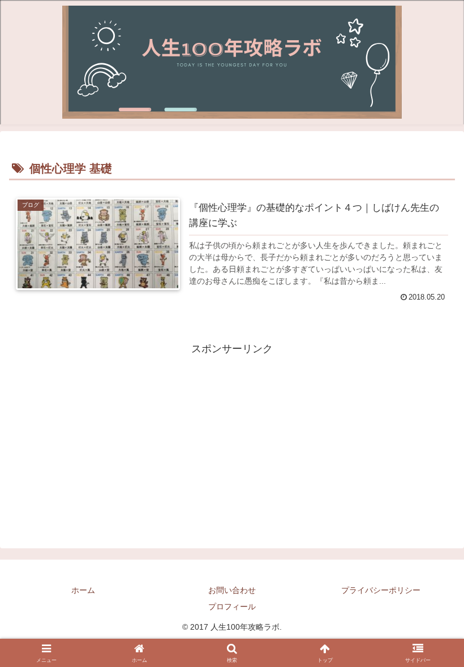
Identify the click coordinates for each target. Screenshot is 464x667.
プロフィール (232, 606)
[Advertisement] (232, 437)
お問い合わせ (232, 590)
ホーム (83, 590)
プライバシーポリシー (380, 590)
